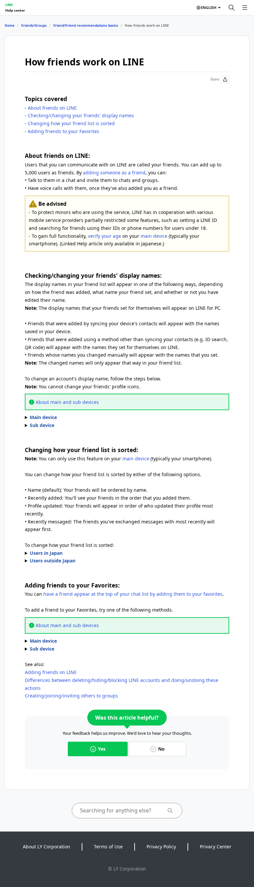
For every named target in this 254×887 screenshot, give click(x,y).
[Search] (231, 7)
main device (154, 236)
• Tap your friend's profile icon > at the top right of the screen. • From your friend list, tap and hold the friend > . (97, 641)
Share (214, 79)
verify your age (104, 236)
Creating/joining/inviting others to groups (71, 695)
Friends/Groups (34, 25)
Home (10, 25)
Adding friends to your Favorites (63, 131)
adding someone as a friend (114, 172)
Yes (102, 749)
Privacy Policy (161, 846)
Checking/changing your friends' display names (81, 115)
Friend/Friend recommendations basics (85, 25)
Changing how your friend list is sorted (71, 123)
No (161, 749)
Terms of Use (108, 846)
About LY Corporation (46, 846)
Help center (15, 10)
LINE (9, 4)
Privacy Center (216, 846)
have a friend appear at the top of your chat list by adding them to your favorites (133, 594)
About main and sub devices (67, 402)
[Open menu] (244, 7)
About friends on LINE (52, 108)
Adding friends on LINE (51, 672)
